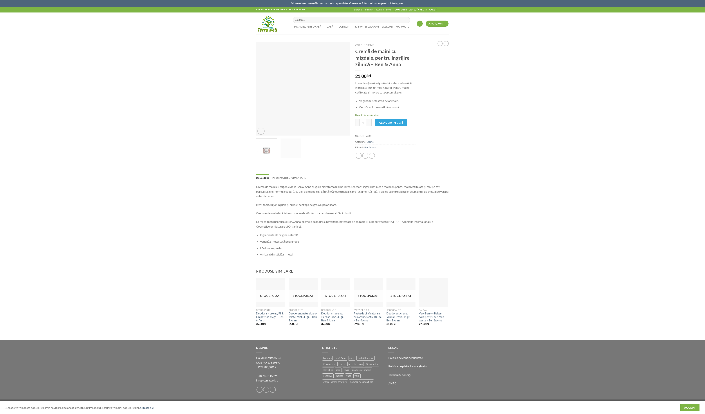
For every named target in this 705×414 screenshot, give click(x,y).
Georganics (372, 364)
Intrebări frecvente (374, 9)
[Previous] (262, 88)
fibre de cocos (355, 364)
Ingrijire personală (307, 26)
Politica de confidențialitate (405, 357)
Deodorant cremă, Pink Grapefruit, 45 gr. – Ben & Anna (269, 317)
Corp (358, 45)
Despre (358, 9)
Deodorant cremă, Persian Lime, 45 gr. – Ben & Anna (333, 317)
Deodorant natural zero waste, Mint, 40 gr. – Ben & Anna (303, 317)
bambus (327, 358)
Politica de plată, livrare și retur (408, 366)
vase (348, 375)
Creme (370, 45)
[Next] (343, 88)
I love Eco (328, 369)
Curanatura (329, 364)
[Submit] (407, 20)
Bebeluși (387, 26)
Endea (342, 364)
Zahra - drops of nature (335, 381)
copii (351, 358)
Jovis (346, 369)
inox (338, 369)
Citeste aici (147, 407)
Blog (388, 9)
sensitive (327, 375)
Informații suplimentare (289, 177)
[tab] (262, 177)
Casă (330, 26)
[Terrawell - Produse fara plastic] (271, 23)
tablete (339, 375)
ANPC (392, 383)
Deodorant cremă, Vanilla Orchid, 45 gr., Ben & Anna (398, 317)
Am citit (409, 3)
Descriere (262, 177)
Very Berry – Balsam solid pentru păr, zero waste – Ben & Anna (431, 317)
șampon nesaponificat (361, 381)
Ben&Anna (370, 147)
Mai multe (402, 26)
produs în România (361, 369)
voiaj (357, 375)
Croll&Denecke (365, 358)
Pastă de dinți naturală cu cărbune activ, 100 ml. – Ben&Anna (368, 317)
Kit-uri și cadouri (367, 26)
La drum (344, 26)
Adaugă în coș (391, 122)
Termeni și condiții (399, 375)
